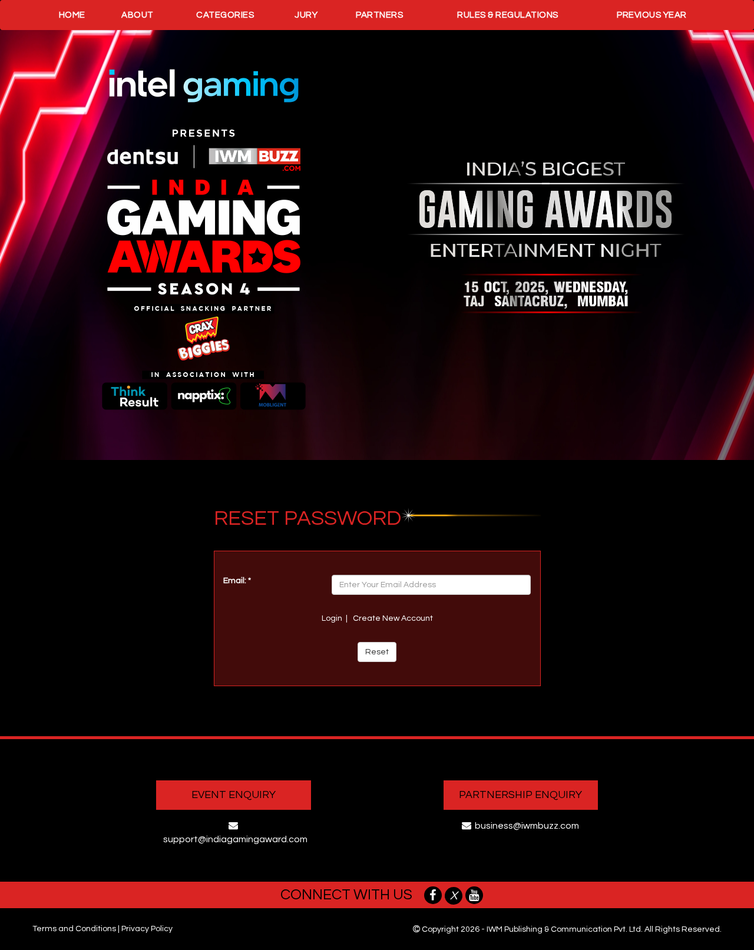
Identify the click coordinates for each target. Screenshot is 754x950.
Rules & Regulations (507, 15)
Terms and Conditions (74, 929)
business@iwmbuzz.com (527, 825)
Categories (225, 15)
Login (332, 618)
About (137, 15)
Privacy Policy (147, 929)
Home (72, 15)
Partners (379, 15)
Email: (237, 581)
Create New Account (393, 618)
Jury (306, 15)
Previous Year (652, 15)
